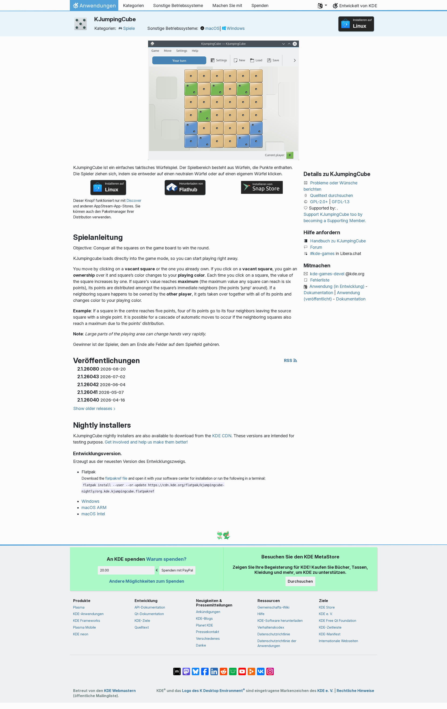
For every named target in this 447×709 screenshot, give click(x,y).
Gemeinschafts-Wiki (273, 607)
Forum (316, 247)
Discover (133, 200)
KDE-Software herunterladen (280, 621)
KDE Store (327, 607)
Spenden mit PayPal (177, 570)
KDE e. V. (326, 614)
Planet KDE (204, 625)
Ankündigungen (208, 612)
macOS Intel (93, 513)
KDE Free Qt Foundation (337, 621)
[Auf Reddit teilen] (223, 669)
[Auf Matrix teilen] (177, 669)
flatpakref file (116, 478)
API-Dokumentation (150, 607)
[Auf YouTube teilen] (242, 669)
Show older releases (92, 408)
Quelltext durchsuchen (331, 195)
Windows (236, 28)
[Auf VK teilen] (260, 669)
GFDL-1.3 (340, 201)
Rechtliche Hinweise (355, 690)
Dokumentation (318, 292)
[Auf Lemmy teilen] (233, 669)
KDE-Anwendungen (88, 614)
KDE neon (80, 634)
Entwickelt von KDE (358, 5)
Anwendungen (94, 6)
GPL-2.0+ (319, 201)
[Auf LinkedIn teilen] (214, 669)
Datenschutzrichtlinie (273, 634)
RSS (288, 360)
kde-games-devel (327, 273)
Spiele (129, 28)
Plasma (79, 607)
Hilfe (260, 614)
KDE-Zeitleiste (330, 627)
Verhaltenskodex (270, 627)
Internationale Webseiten (338, 641)
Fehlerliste (319, 280)
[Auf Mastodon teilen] (186, 669)
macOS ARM (94, 507)
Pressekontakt (207, 632)
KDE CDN (221, 435)
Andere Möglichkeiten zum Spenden (146, 581)
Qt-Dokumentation (149, 614)
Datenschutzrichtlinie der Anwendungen (276, 643)
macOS (212, 28)
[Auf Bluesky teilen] (195, 669)
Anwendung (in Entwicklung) (336, 286)
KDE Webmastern (120, 690)
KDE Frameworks (86, 621)
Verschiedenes (208, 638)
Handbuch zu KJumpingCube (338, 240)
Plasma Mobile (84, 627)
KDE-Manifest (329, 634)
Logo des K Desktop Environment (213, 690)
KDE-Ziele (142, 621)
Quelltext (142, 627)
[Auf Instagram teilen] (270, 669)
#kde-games (322, 253)
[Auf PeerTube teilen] (251, 669)
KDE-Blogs (204, 618)
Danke (201, 645)
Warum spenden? (166, 559)
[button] (322, 5)
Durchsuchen (300, 581)
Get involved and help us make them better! (146, 442)
